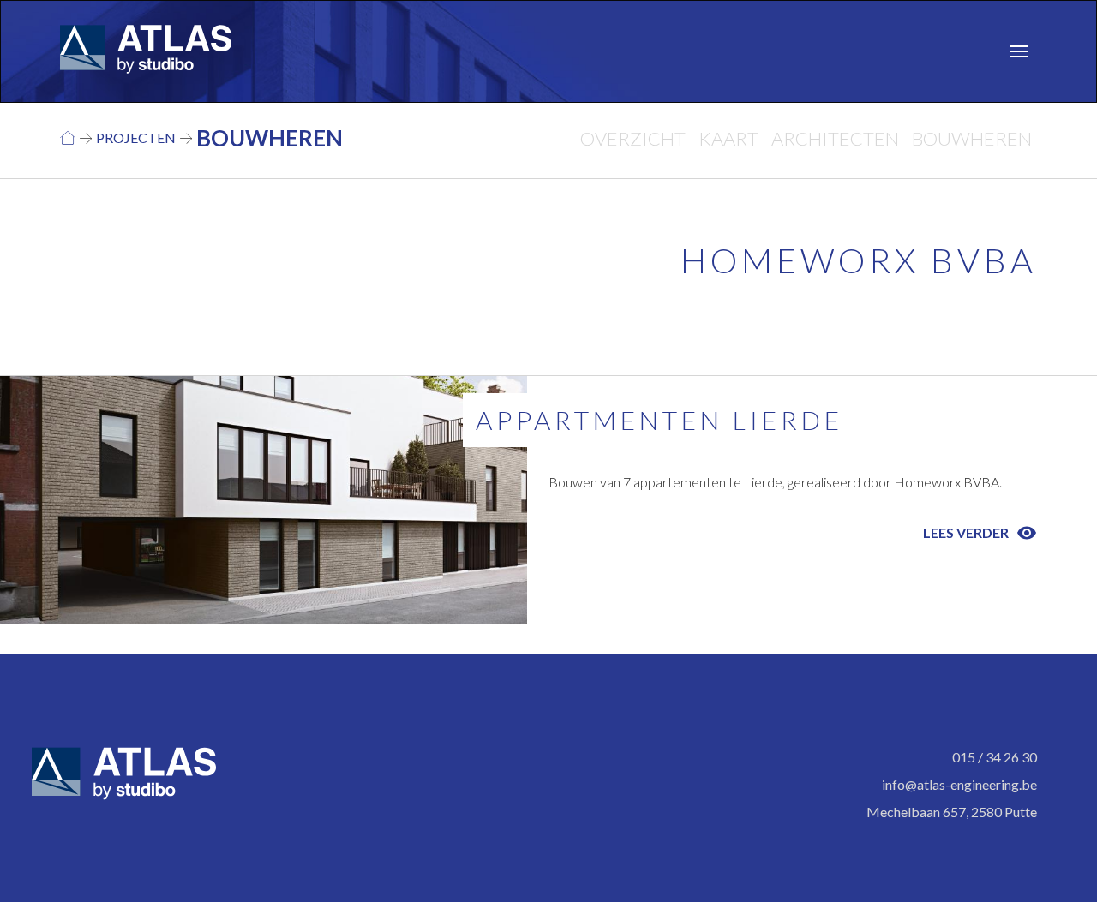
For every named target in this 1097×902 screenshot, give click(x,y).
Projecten (136, 137)
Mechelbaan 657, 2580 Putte (951, 811)
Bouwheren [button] (972, 138)
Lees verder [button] (980, 533)
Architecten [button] (835, 138)
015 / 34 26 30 (994, 757)
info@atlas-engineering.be (959, 784)
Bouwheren (269, 138)
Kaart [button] (728, 138)
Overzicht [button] (633, 138)
